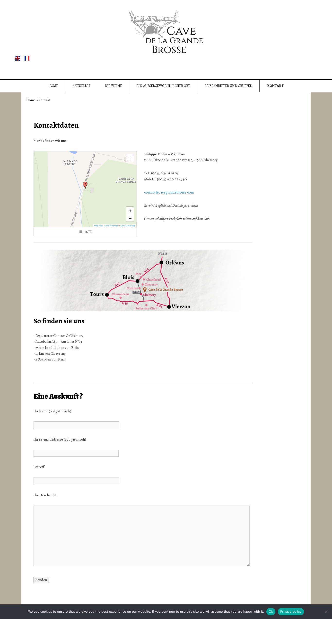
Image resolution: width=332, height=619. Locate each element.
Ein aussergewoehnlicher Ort (163, 85)
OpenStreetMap (128, 225)
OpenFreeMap (111, 225)
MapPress (98, 225)
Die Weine (113, 85)
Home (53, 85)
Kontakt (275, 85)
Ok (271, 611)
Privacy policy (291, 611)
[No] (325, 611)
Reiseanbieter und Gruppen (229, 85)
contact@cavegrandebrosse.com (169, 192)
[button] (85, 185)
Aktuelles (81, 85)
